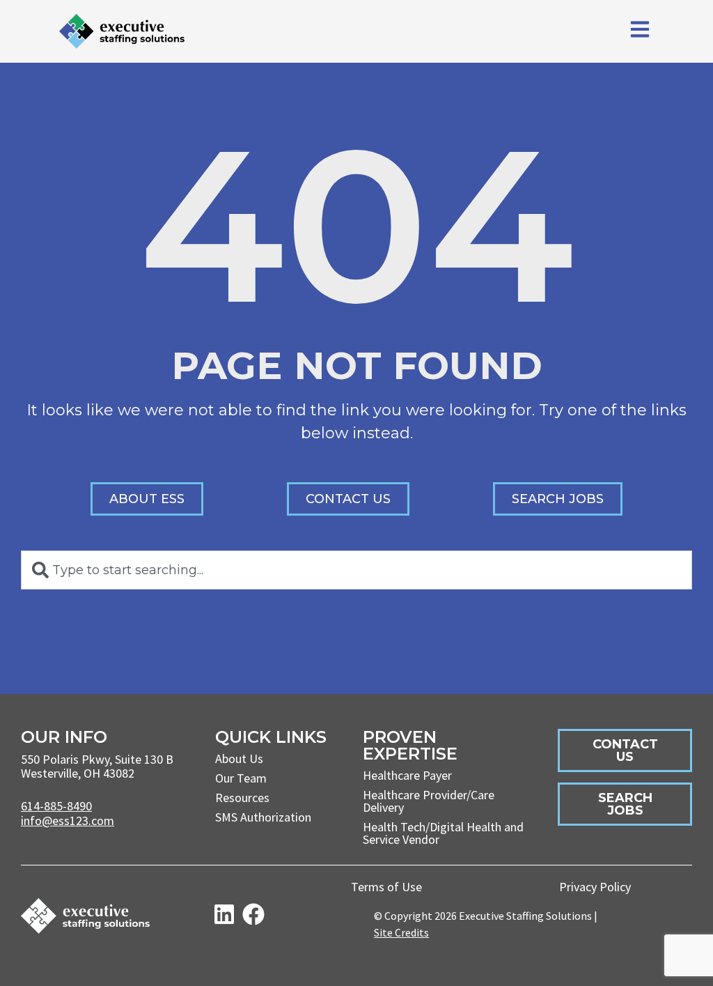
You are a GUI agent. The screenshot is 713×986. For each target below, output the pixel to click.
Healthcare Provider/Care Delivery (428, 801)
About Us (239, 758)
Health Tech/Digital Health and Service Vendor (443, 833)
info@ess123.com (67, 820)
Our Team (241, 778)
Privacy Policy (595, 887)
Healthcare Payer (407, 775)
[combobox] (356, 570)
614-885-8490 (56, 806)
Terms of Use (386, 887)
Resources (242, 797)
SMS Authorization (263, 817)
